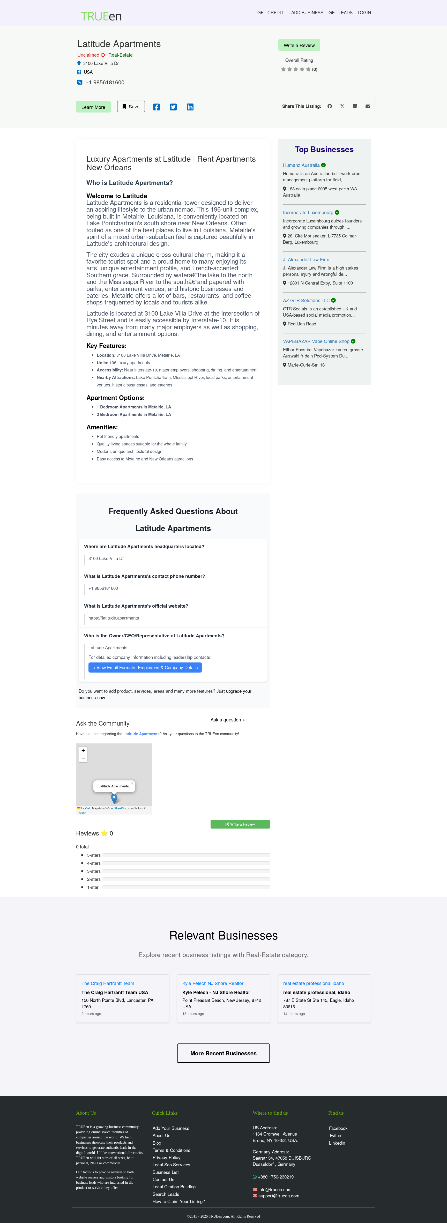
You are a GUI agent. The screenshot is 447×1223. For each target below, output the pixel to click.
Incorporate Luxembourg (309, 212)
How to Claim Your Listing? (179, 1201)
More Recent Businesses (223, 1053)
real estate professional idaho (313, 983)
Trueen (81, 812)
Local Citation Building (174, 1186)
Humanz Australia (302, 164)
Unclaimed (90, 54)
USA (88, 72)
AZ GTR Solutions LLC (307, 300)
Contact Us (163, 1179)
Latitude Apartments (141, 733)
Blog (157, 1142)
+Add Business (306, 12)
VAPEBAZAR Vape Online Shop (317, 341)
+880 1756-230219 (275, 1176)
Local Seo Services (171, 1164)
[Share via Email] (367, 106)
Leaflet (85, 808)
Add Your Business (171, 1128)
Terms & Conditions (171, 1150)
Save (132, 106)
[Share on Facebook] (329, 106)
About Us (161, 1135)
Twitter (335, 1135)
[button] (114, 799)
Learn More (93, 106)
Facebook (338, 1128)
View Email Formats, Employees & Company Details (145, 667)
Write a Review (299, 45)
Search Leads (166, 1194)
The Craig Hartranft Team (107, 983)
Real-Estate (120, 54)
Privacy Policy (167, 1157)
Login (364, 12)
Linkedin (337, 1142)
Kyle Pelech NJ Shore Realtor (212, 983)
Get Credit (270, 12)
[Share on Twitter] (342, 106)
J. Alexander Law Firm (306, 259)
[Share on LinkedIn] (355, 106)
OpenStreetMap (117, 808)
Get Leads (341, 12)
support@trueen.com (278, 1195)
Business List (166, 1172)
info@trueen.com (275, 1189)
